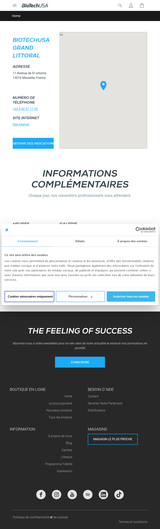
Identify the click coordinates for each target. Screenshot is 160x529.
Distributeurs (96, 410)
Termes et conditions (133, 522)
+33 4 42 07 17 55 (25, 109)
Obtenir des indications (33, 143)
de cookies (60, 517)
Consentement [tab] (28, 241)
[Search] (120, 5)
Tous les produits (60, 417)
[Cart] (142, 5)
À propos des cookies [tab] (132, 241)
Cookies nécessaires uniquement (30, 296)
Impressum (64, 471)
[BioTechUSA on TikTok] (119, 494)
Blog (69, 443)
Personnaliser (78, 296)
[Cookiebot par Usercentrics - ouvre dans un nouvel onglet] (138, 230)
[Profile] (131, 5)
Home (16, 16)
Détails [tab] (80, 241)
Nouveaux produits (59, 410)
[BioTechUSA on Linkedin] (103, 494)
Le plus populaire (60, 403)
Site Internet (21, 124)
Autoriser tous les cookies (131, 296)
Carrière (67, 450)
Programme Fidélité (58, 464)
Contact (93, 396)
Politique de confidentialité (31, 517)
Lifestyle (66, 457)
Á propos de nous (60, 436)
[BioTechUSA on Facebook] (41, 494)
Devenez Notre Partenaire (105, 403)
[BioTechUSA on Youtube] (72, 494)
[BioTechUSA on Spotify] (87, 494)
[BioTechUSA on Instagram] (56, 494)
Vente (68, 396)
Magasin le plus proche (112, 439)
